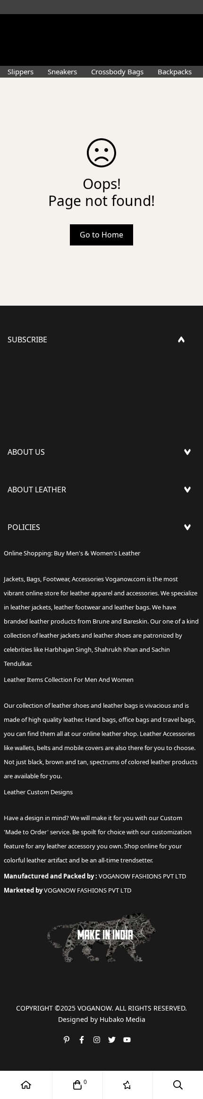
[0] (77, 1085)
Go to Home (101, 234)
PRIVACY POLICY (36, 613)
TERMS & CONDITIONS (48, 582)
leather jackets (59, 635)
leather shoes (70, 705)
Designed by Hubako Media (101, 1019)
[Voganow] (101, 26)
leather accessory (71, 846)
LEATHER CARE (33, 515)
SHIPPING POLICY (39, 552)
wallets (24, 747)
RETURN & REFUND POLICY (56, 567)
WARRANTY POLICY (41, 598)
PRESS (19, 477)
